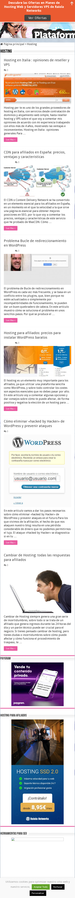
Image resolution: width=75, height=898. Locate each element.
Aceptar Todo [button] (41, 887)
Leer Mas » (10, 139)
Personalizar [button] (38, 893)
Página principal (13, 44)
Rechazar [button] (57, 887)
